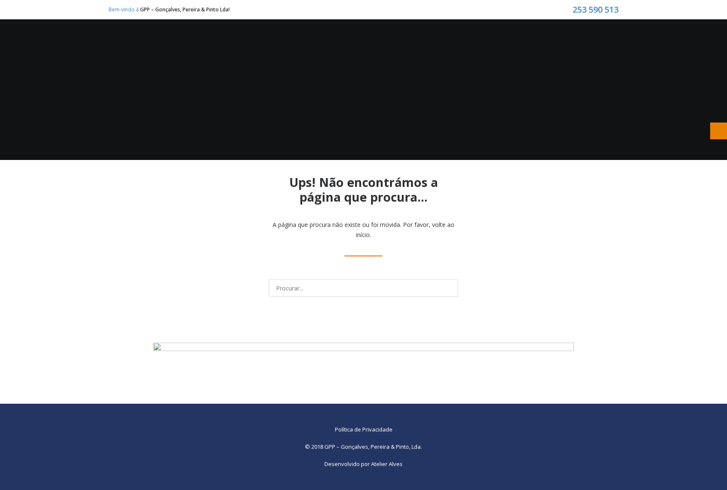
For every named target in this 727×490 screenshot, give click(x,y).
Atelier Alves (387, 464)
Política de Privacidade (364, 429)
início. (363, 235)
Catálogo (440, 49)
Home (224, 49)
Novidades (385, 49)
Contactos (498, 49)
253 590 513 (595, 9)
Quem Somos (272, 49)
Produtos (331, 49)
